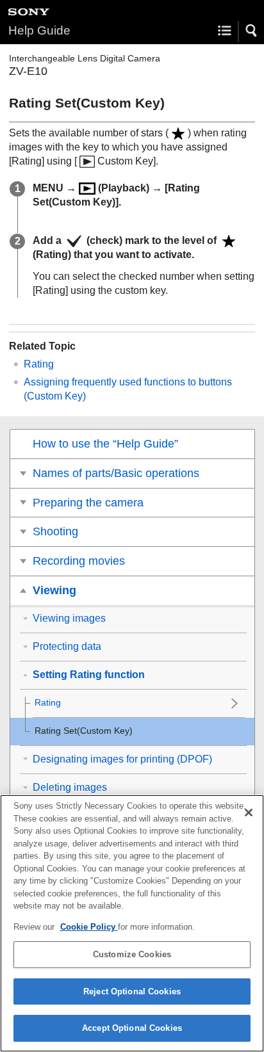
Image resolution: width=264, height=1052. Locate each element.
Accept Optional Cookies (132, 1028)
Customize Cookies (132, 954)
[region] (132, 923)
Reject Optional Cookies (132, 991)
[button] (252, 31)
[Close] (249, 812)
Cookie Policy (89, 927)
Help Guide (39, 30)
